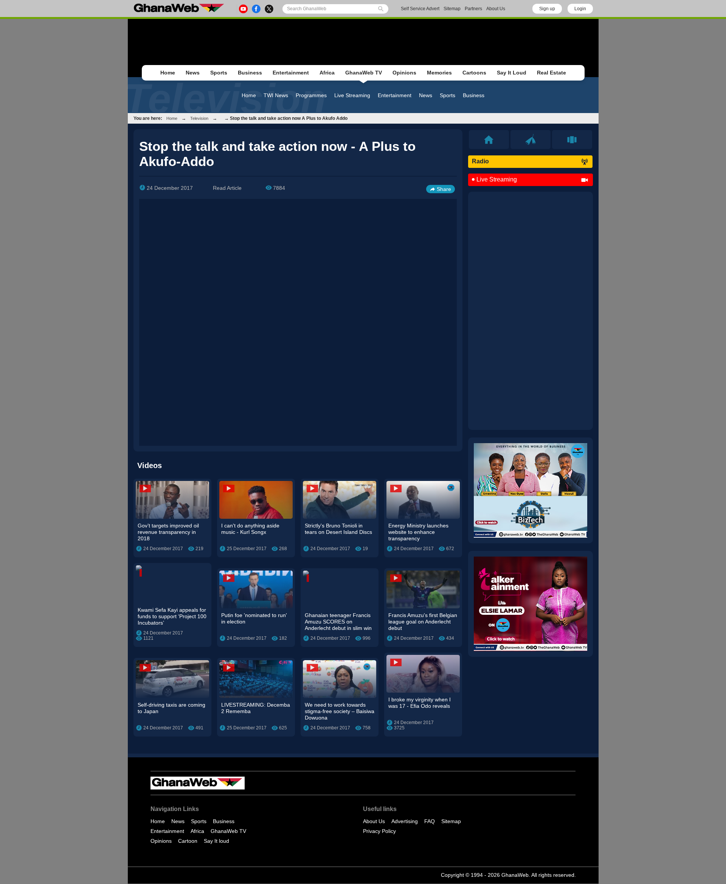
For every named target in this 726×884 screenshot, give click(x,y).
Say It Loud (511, 73)
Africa (327, 73)
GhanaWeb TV (363, 73)
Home (167, 73)
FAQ (429, 821)
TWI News (276, 95)
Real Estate (551, 73)
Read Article (227, 188)
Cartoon (187, 841)
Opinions (404, 73)
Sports (218, 73)
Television (199, 118)
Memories (439, 73)
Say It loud (216, 841)
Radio (480, 161)
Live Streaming (352, 95)
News (193, 73)
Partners (473, 8)
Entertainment (291, 73)
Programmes (311, 95)
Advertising (404, 821)
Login (580, 8)
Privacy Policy (379, 831)
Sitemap (452, 8)
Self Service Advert (420, 8)
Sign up (547, 8)
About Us (495, 8)
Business (250, 73)
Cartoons (474, 73)
